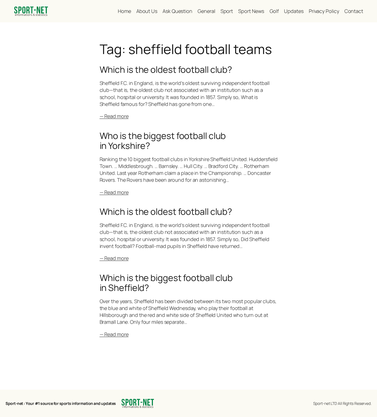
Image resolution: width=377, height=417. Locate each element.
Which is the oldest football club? (166, 69)
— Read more (114, 116)
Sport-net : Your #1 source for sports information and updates (61, 403)
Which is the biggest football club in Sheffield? (166, 283)
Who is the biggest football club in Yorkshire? (163, 141)
